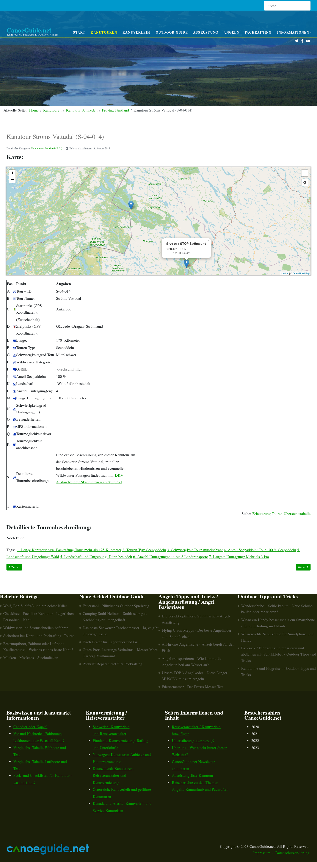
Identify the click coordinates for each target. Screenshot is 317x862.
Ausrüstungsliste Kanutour (192, 775)
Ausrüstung (205, 32)
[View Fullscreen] (304, 173)
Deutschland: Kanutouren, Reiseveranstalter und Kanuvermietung (113, 775)
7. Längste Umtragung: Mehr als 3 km (239, 556)
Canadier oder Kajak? (30, 726)
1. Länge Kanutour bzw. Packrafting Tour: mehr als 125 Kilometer (69, 549)
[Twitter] (296, 41)
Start (79, 32)
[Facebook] (302, 41)
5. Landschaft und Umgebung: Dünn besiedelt (96, 556)
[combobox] (287, 6)
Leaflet (285, 273)
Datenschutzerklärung (292, 852)
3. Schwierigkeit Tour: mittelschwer (195, 549)
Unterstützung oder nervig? (193, 740)
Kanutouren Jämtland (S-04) (46, 148)
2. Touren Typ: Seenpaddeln (144, 549)
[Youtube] (308, 41)
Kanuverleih (136, 32)
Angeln (231, 32)
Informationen (293, 32)
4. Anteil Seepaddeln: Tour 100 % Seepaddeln (260, 549)
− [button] (12, 179)
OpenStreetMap (301, 273)
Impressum (261, 852)
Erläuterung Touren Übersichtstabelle (281, 513)
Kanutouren (104, 32)
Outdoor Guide (172, 32)
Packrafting (258, 32)
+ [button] (12, 173)
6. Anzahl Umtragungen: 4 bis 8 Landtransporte (170, 556)
